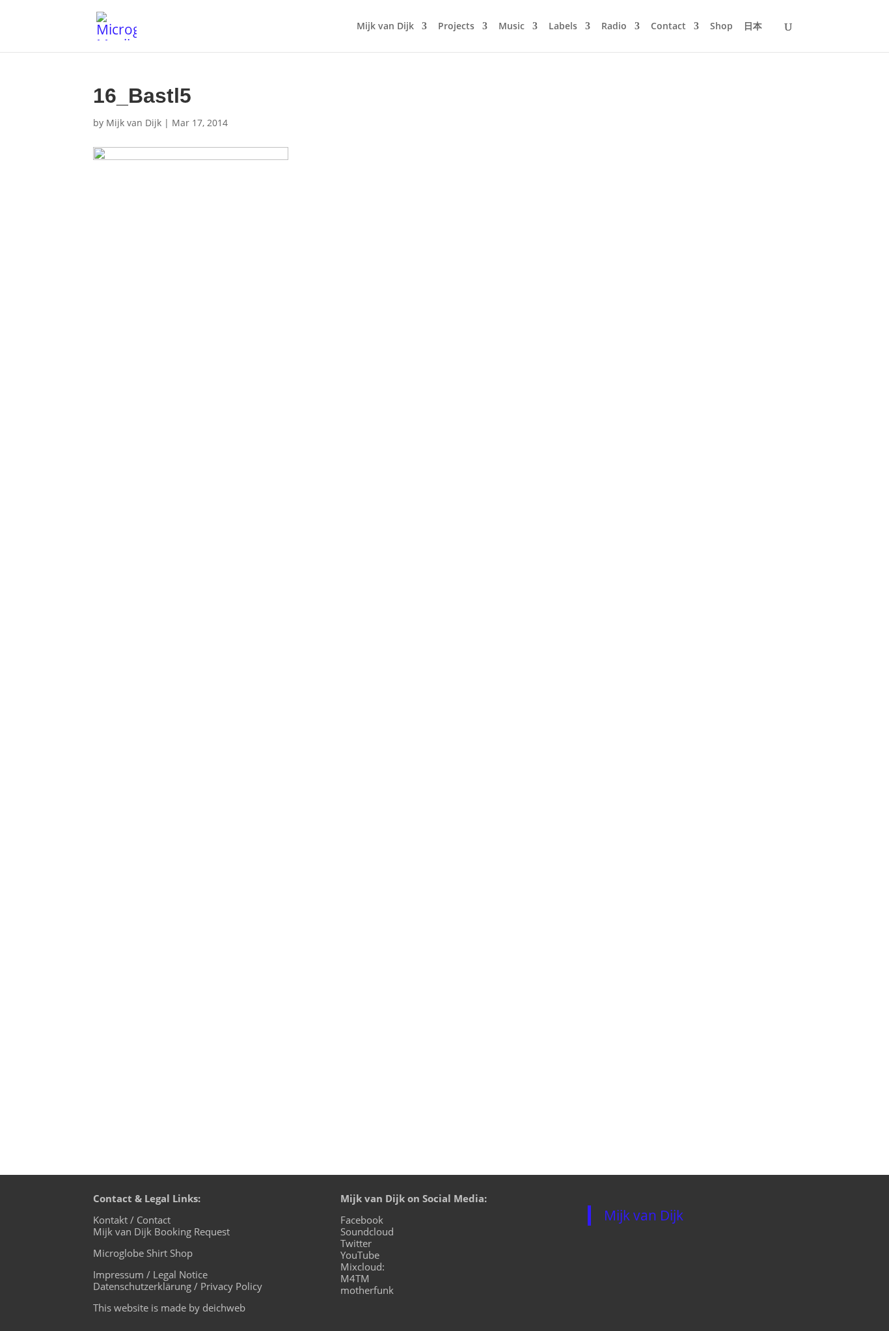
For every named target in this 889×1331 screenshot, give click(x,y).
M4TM (355, 1278)
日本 (753, 26)
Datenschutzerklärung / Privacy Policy (177, 1286)
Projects (456, 26)
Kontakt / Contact (132, 1219)
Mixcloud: (362, 1266)
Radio (614, 26)
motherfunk (367, 1290)
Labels (563, 26)
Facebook (361, 1219)
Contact (668, 26)
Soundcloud (367, 1231)
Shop (721, 26)
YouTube (359, 1254)
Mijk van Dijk (385, 26)
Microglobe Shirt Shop (143, 1252)
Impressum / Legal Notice (150, 1274)
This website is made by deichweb (169, 1307)
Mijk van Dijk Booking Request (161, 1231)
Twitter (356, 1243)
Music (512, 26)
